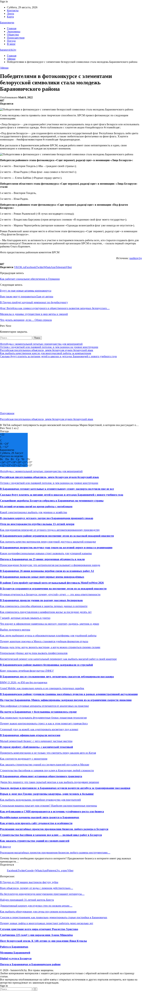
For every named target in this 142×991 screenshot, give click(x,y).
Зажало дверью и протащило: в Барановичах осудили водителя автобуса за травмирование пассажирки (65, 788)
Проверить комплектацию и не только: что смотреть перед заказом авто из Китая (48, 752)
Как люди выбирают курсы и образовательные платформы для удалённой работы (48, 635)
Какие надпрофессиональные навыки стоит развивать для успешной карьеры (46, 553)
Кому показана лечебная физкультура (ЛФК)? (27, 670)
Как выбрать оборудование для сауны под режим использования (38, 911)
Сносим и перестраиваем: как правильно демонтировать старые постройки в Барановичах (53, 917)
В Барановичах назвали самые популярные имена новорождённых (42, 576)
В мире (11, 43)
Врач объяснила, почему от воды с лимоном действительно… (36, 888)
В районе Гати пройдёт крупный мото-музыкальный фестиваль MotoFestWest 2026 (52, 582)
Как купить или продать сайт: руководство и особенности (36, 823)
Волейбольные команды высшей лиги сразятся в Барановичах (39, 817)
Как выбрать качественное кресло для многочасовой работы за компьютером (45, 353)
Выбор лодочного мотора (15, 629)
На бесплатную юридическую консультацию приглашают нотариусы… (42, 893)
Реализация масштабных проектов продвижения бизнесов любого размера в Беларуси (54, 829)
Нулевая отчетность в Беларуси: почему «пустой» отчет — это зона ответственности (50, 594)
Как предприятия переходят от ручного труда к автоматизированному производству (50, 529)
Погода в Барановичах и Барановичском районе (30, 964)
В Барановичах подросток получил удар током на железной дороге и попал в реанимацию (56, 547)
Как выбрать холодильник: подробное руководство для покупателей (40, 799)
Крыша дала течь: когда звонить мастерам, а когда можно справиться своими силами (50, 647)
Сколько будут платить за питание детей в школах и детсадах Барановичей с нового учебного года (58, 356)
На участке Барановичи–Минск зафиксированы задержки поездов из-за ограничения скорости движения (66, 700)
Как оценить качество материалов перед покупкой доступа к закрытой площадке (48, 541)
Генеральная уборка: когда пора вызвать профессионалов (34, 653)
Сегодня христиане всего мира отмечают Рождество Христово (39, 929)
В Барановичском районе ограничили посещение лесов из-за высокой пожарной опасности (57, 535)
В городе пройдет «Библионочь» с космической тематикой (36, 746)
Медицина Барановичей (15, 952)
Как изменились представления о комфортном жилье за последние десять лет (46, 612)
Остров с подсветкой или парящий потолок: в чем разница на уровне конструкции (49, 347)
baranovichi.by (8, 49)
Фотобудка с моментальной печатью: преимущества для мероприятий (41, 343)
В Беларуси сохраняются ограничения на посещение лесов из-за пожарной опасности (53, 588)
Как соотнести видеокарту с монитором (23, 758)
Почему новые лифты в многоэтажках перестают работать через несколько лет (46, 923)
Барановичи (7, 22)
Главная (11, 28)
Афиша (4, 67)
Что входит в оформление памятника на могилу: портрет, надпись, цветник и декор (49, 623)
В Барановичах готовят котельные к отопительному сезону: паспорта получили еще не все (57, 488)
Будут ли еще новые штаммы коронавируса (25, 290)
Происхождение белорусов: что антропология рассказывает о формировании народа (50, 565)
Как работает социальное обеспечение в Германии (30, 278)
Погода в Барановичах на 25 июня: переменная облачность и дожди (42, 559)
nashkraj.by (135, 258)
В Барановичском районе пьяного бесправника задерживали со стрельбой (46, 664)
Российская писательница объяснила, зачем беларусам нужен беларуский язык (46, 350)
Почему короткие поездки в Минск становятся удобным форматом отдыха (44, 641)
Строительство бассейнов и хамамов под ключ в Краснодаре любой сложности (47, 770)
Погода (11, 40)
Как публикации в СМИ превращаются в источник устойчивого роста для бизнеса (52, 811)
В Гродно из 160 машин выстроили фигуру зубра (29, 882)
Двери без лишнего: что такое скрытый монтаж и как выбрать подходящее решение (49, 782)
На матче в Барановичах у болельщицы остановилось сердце (38, 711)
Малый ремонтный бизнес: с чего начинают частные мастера (36, 741)
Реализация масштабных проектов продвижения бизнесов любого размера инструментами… (55, 852)
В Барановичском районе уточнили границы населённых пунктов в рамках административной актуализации (69, 694)
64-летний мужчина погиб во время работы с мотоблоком (36, 506)
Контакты (13, 10)
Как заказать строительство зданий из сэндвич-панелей (34, 840)
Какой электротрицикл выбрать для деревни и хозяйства (33, 512)
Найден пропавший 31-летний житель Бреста (27, 899)
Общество (13, 34)
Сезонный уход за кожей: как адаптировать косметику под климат (39, 729)
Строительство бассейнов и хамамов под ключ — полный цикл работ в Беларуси (51, 834)
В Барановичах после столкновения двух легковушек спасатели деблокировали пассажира (57, 676)
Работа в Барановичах (14, 946)
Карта (10, 16)
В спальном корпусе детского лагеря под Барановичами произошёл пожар (46, 518)
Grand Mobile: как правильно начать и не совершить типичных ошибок (42, 688)
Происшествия (15, 37)
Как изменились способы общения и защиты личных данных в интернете (43, 606)
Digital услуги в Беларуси (16, 958)
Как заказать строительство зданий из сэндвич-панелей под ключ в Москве (44, 764)
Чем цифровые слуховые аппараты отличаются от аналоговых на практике (44, 705)
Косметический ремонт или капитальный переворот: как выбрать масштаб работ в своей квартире (58, 659)
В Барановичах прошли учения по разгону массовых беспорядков (41, 600)
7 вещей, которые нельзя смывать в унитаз (25, 617)
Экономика (13, 31)
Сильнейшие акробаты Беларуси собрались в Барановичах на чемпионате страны (52, 500)
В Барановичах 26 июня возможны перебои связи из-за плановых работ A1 (47, 571)
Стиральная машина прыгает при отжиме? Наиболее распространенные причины (48, 805)
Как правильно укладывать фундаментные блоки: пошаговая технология (43, 717)
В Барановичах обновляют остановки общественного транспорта (41, 776)
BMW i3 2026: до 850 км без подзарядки (23, 682)
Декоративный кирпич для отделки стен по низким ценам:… (36, 905)
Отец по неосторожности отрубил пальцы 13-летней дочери (37, 524)
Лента (10, 13)
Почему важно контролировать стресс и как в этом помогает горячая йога (44, 723)
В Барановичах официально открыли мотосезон (30, 735)
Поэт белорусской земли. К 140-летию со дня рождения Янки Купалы (43, 940)
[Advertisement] (71, 385)
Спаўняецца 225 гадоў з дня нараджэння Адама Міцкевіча (36, 935)
